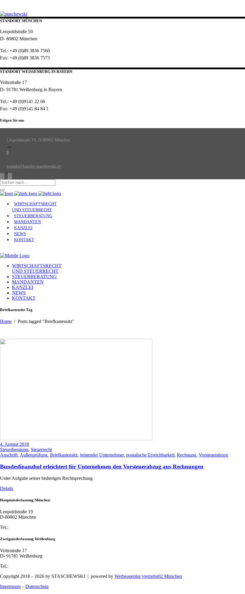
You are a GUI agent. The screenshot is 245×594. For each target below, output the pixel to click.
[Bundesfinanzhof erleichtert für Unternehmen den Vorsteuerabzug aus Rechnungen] (76, 438)
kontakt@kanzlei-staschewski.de (34, 166)
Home (6, 321)
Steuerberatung (14, 449)
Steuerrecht (41, 449)
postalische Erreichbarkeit (150, 454)
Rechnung (186, 454)
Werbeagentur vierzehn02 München (148, 576)
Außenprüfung (34, 454)
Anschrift (9, 454)
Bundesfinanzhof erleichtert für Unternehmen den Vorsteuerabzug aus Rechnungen (101, 466)
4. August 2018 (14, 444)
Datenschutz (37, 586)
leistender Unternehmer (102, 454)
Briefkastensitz (64, 454)
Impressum (10, 586)
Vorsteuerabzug (213, 454)
